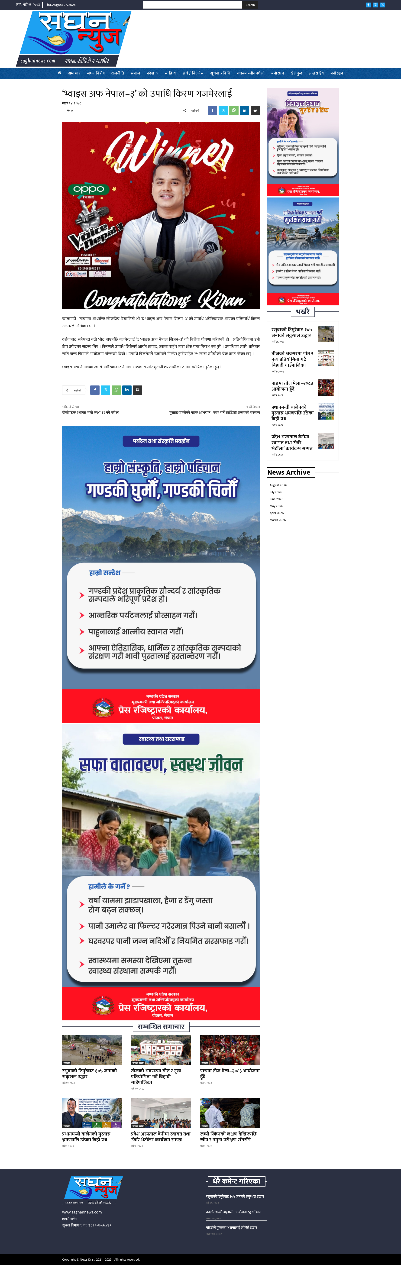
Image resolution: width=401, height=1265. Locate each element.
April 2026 (277, 513)
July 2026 (276, 492)
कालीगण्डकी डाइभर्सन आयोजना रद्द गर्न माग (233, 1212)
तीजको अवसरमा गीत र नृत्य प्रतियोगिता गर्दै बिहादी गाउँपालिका (156, 1077)
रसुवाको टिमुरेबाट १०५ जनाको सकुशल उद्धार (89, 1074)
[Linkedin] (244, 110)
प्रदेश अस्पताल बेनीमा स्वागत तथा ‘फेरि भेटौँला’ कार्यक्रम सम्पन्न (161, 1137)
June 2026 (276, 499)
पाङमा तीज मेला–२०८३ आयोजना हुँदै (230, 1074)
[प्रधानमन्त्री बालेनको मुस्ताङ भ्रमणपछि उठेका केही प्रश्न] (92, 1113)
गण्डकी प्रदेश (138, 1062)
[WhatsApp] (234, 110)
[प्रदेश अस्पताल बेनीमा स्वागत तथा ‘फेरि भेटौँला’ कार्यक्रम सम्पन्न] (161, 1113)
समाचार (67, 1062)
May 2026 (276, 506)
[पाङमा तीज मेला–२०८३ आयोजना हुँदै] (230, 1050)
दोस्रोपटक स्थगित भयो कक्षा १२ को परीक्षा (90, 413)
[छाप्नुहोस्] (255, 110)
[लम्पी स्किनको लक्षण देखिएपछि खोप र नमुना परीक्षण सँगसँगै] (230, 1113)
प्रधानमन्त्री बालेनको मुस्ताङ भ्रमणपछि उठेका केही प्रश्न (86, 1137)
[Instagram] (375, 5)
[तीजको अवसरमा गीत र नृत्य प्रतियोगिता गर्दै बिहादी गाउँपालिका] (161, 1050)
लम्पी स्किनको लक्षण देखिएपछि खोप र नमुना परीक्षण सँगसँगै (228, 1137)
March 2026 (278, 520)
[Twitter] (382, 5)
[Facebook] (368, 5)
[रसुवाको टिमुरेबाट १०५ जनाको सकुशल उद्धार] (92, 1050)
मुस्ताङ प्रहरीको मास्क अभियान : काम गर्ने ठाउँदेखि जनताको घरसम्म (214, 413)
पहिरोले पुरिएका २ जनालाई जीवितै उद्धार (231, 1228)
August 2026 (278, 485)
